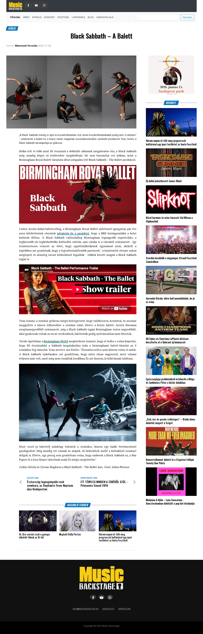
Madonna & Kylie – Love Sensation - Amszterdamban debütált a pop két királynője (170, 501)
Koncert (49, 17)
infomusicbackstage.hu (85, 609)
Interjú (37, 17)
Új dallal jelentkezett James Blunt (164, 181)
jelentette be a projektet (73, 233)
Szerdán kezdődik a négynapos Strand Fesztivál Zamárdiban (171, 259)
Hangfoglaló (105, 17)
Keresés (187, 17)
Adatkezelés (108, 609)
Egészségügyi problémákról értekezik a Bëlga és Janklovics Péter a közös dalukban (170, 380)
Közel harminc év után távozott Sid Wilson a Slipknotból (169, 219)
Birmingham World (56, 341)
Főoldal (15, 17)
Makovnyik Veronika (26, 45)
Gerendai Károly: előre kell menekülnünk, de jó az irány (170, 300)
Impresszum (124, 609)
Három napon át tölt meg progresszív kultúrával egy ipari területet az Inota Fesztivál (171, 142)
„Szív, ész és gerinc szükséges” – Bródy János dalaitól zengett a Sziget (170, 421)
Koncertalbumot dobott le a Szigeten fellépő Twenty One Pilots (170, 461)
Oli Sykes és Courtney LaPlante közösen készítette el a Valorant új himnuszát (167, 340)
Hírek (26, 17)
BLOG (91, 17)
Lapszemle (78, 17)
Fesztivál (63, 17)
